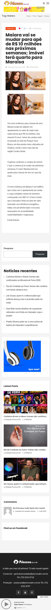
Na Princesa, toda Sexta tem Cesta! (29, 508)
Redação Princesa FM (16, 67)
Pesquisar (8, 248)
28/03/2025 (33, 67)
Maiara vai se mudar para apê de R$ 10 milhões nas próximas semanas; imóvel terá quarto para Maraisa (25, 48)
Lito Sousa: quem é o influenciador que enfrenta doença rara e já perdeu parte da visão (24, 299)
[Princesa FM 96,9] (16, 3)
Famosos (11, 28)
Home (28, 16)
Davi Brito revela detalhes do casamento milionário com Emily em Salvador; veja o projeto (24, 312)
